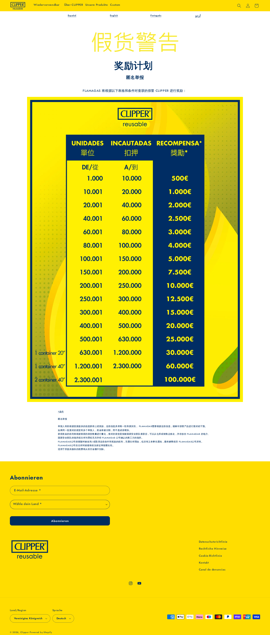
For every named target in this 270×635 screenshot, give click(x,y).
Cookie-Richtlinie (210, 556)
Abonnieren (60, 521)
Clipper (24, 632)
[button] (96, 5)
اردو (198, 15)
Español (72, 15)
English (114, 15)
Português (155, 15)
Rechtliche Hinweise (213, 549)
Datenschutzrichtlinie (213, 542)
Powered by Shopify (41, 632)
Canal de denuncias (212, 569)
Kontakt (204, 563)
